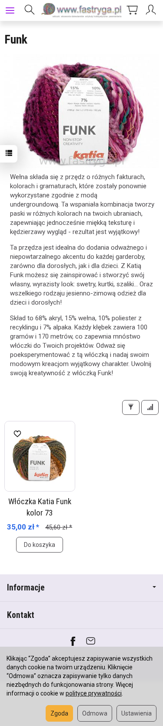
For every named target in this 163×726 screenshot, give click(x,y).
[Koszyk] (132, 10)
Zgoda (59, 713)
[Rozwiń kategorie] (10, 10)
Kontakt (20, 615)
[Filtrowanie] (131, 407)
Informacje (26, 588)
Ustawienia (136, 713)
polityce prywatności (94, 693)
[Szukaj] (29, 10)
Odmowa (94, 713)
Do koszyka (39, 544)
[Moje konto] (152, 10)
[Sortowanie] (150, 407)
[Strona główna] (81, 10)
